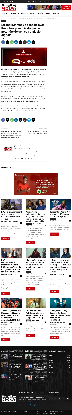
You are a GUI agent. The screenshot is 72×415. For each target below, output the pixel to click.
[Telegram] (29, 42)
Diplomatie (36, 357)
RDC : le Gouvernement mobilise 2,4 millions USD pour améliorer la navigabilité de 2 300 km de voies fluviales (11, 266)
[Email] (20, 42)
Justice (45, 364)
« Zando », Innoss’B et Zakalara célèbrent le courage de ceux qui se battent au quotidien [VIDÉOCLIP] (11, 315)
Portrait (45, 370)
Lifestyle (30, 366)
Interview (30, 364)
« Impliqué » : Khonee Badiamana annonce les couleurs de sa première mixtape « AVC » (35, 265)
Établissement (43, 359)
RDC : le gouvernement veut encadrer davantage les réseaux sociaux (11, 215)
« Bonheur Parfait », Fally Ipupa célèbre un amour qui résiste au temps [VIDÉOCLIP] (35, 314)
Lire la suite (6, 238)
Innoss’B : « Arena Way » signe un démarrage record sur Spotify (60, 214)
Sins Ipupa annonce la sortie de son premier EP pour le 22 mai (39, 377)
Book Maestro (35, 351)
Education (37, 358)
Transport (38, 376)
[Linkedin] (8, 1)
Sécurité (38, 372)
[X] (10, 1)
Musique (28, 320)
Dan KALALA (19, 353)
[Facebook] (2, 1)
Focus (45, 362)
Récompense (36, 371)
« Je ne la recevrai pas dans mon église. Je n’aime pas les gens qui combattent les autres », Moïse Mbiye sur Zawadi (60, 266)
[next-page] (29, 384)
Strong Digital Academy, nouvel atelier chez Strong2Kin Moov (37, 132)
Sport (45, 374)
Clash (45, 353)
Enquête (44, 358)
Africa (45, 350)
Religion (44, 371)
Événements (36, 361)
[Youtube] (13, 1)
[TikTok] (26, 159)
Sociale (33, 374)
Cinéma (39, 353)
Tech (32, 376)
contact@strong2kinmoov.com (34, 405)
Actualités (4, 221)
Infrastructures (36, 363)
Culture (9, 18)
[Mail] (22, 159)
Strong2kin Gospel (42, 375)
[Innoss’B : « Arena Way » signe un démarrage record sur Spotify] (60, 204)
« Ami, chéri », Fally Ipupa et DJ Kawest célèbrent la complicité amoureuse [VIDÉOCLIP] (60, 315)
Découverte (43, 355)
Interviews (37, 364)
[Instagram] (5, 1)
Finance (39, 362)
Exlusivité (28, 272)
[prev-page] (26, 384)
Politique (4, 274)
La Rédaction (11, 274)
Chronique (44, 351)
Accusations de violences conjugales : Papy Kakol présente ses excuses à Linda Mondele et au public (36, 216)
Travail (45, 376)
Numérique (36, 368)
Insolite (45, 363)
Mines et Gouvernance (41, 366)
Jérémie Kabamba (8, 38)
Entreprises (34, 359)
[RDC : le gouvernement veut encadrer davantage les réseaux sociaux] (11, 204)
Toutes (8, 350)
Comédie (44, 354)
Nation (36, 367)
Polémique (28, 223)
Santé (31, 372)
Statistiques (31, 375)
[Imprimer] (25, 42)
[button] (68, 13)
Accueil (3, 18)
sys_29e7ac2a (19, 354)
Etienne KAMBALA (13, 221)
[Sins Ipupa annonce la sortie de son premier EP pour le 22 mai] (28, 377)
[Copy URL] (33, 42)
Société (39, 374)
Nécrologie (44, 367)
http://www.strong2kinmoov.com (22, 148)
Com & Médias (36, 354)
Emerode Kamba (8, 351)
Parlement (44, 368)
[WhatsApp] (12, 42)
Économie (44, 357)
